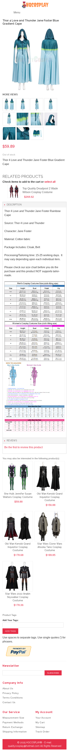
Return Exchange (13, 727)
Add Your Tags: (10, 620)
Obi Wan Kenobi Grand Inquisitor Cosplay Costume (49, 497)
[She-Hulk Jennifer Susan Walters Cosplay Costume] (18, 476)
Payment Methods (13, 722)
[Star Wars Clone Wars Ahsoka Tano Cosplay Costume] (49, 526)
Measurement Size (13, 717)
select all (49, 181)
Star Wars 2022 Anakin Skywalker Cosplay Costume (17, 597)
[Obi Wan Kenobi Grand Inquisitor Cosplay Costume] (49, 476)
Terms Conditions (13, 697)
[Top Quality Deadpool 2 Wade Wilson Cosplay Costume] (13, 191)
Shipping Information (15, 731)
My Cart (40, 722)
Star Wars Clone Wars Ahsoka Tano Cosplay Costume (49, 547)
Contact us (9, 702)
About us (8, 688)
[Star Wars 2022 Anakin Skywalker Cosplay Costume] (18, 576)
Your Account (43, 717)
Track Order (43, 731)
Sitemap (40, 727)
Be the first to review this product (23, 447)
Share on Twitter (15, 171)
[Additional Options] (18, 651)
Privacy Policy (11, 693)
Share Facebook (8, 171)
